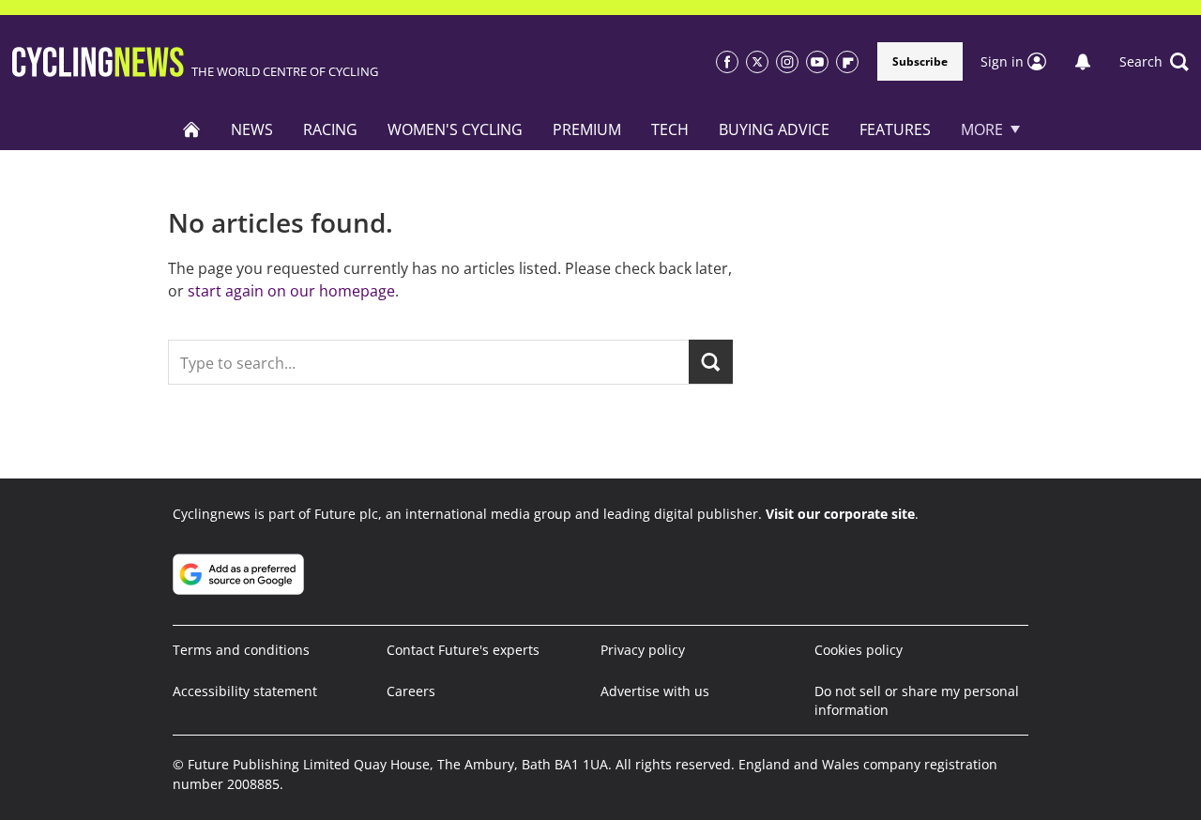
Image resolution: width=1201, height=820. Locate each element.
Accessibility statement (245, 691)
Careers (411, 691)
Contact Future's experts (463, 650)
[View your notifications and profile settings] (1083, 62)
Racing (330, 129)
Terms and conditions (241, 650)
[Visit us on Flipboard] (847, 62)
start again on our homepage (291, 291)
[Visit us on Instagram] (787, 62)
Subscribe (920, 61)
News (252, 129)
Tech (670, 129)
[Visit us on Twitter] (757, 62)
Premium (587, 129)
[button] (1154, 62)
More (982, 129)
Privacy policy (642, 650)
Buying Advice (774, 129)
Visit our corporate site (840, 514)
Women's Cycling (455, 129)
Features (895, 129)
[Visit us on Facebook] (727, 62)
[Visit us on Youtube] (817, 62)
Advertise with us (654, 691)
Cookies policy (858, 650)
